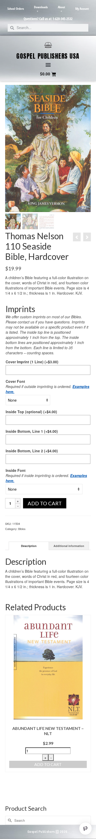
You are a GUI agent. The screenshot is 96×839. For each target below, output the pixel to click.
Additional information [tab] (69, 546)
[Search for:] (48, 820)
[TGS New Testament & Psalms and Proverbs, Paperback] (77, 237)
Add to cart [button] (48, 764)
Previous (9, 708)
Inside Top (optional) (31, 411)
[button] (48, 64)
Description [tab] (29, 546)
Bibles (22, 529)
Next (86, 708)
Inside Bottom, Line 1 (32, 431)
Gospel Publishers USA (48, 56)
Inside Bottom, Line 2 (32, 450)
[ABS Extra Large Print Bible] (87, 237)
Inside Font (16, 470)
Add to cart (45, 503)
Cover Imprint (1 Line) (32, 361)
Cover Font (15, 381)
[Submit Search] (9, 820)
